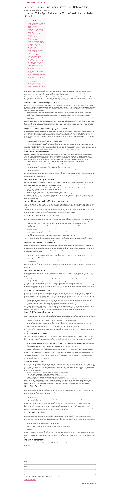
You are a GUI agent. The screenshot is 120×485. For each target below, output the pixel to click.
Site (25, 471)
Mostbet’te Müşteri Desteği (34, 68)
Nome (26, 461)
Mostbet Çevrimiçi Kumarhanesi (35, 41)
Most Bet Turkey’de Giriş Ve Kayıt (36, 42)
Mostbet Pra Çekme (32, 81)
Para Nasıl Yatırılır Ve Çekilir (34, 44)
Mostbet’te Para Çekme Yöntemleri (36, 77)
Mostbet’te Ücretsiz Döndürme (35, 50)
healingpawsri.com (32, 126)
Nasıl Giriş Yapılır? (32, 47)
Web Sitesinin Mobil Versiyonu (35, 27)
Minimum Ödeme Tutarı (33, 54)
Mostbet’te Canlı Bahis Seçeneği (35, 60)
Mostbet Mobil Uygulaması (34, 48)
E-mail (26, 466)
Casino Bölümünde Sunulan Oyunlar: (36, 86)
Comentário (27, 445)
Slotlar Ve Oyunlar (32, 69)
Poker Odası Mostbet (33, 45)
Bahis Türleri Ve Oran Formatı (35, 57)
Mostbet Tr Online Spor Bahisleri (35, 29)
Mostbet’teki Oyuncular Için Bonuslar (36, 23)
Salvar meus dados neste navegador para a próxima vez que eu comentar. (43, 476)
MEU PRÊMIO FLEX (35, 2)
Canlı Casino (31, 59)
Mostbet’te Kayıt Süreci (33, 39)
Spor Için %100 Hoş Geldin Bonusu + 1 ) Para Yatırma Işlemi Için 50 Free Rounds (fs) (36, 65)
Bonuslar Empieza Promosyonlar (35, 62)
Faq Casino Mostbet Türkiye (34, 56)
